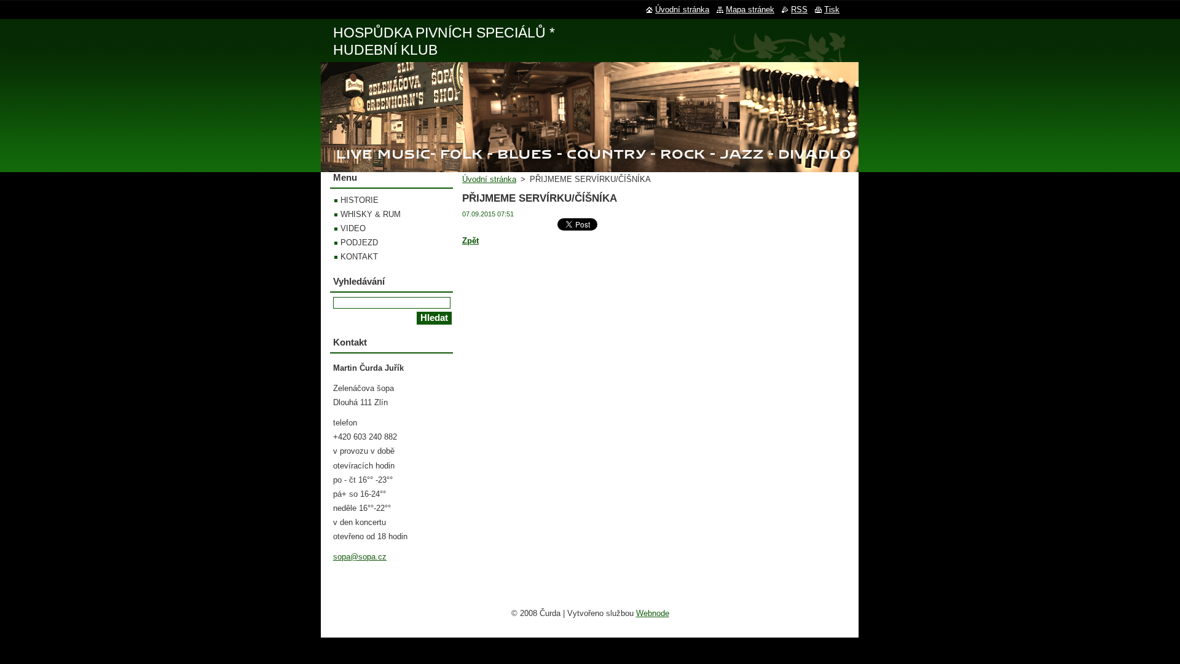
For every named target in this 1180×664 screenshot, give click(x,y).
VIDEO (353, 228)
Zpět (470, 240)
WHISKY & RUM (370, 214)
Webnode (652, 613)
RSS (799, 9)
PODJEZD (359, 242)
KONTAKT (359, 256)
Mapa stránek (750, 9)
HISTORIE (359, 200)
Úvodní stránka (489, 179)
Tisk (832, 9)
